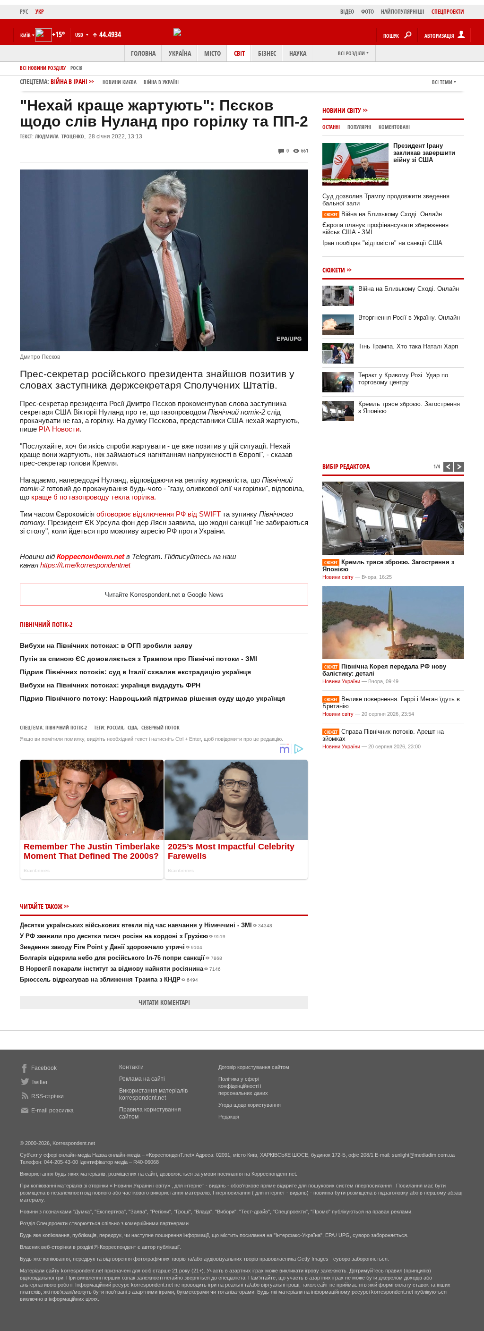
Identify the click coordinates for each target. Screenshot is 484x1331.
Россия (115, 727)
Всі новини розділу (43, 67)
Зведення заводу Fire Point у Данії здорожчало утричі (111, 946)
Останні (331, 126)
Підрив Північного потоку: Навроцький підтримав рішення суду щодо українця (152, 698)
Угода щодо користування (249, 1105)
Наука (297, 53)
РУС (24, 12)
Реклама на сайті (142, 1079)
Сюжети (333, 269)
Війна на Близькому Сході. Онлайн (383, 214)
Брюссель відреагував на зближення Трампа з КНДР (109, 979)
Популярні (359, 126)
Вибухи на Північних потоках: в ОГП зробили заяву (106, 645)
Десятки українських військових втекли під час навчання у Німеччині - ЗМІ (146, 925)
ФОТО (367, 12)
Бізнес (267, 53)
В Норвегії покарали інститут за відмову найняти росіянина (120, 968)
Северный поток (160, 727)
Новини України (341, 681)
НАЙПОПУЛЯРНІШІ (402, 12)
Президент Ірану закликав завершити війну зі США (424, 152)
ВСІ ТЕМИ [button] (442, 81)
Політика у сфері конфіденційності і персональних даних (243, 1086)
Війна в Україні (161, 81)
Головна (143, 53)
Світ (239, 53)
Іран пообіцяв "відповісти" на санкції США (382, 242)
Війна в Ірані (115, 81)
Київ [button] (25, 35)
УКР (39, 12)
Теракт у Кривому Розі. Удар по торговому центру (403, 379)
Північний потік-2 (66, 727)
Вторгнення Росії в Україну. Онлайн (409, 317)
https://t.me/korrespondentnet (85, 565)
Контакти (131, 1067)
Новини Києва (120, 81)
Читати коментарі (164, 1002)
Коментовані (394, 126)
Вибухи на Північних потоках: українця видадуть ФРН (110, 685)
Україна (180, 53)
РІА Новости (59, 429)
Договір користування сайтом (253, 1067)
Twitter (39, 1082)
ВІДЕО (347, 12)
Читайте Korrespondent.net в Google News (164, 594)
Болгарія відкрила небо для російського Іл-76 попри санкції (121, 957)
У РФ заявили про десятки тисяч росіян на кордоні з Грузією (122, 936)
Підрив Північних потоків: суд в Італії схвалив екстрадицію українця (135, 672)
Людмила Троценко (59, 136)
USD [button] (80, 34)
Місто (212, 53)
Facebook (44, 1068)
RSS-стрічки (47, 1096)
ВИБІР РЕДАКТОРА (346, 466)
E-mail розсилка (52, 1110)
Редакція (228, 1116)
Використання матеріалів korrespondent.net (153, 1094)
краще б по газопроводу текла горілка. (92, 497)
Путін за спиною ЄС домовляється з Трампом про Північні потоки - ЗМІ (138, 658)
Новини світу (341, 110)
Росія (76, 67)
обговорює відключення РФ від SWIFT (158, 514)
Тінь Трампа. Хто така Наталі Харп (408, 346)
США (132, 727)
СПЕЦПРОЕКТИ (448, 12)
